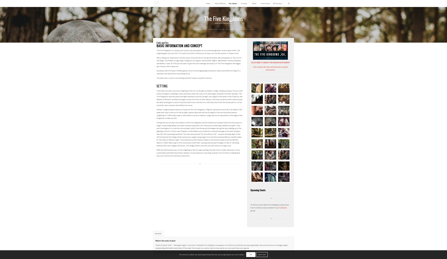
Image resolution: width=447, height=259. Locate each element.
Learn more (262, 254)
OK (251, 254)
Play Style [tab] (158, 233)
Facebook (283, 208)
